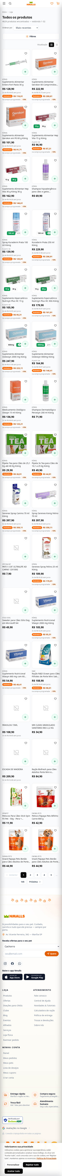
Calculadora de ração (44, 1010)
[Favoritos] (52, 3)
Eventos (7, 1020)
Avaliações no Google (16, 1128)
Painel (6, 1053)
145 (22, 881)
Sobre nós (39, 1025)
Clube (6, 1010)
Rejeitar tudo (32, 1164)
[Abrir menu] (4, 3)
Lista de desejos (11, 1068)
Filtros (33, 36)
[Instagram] (5, 963)
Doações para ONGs (12, 1005)
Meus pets (8, 1063)
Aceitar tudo (13, 1171)
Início (4, 12)
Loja (11, 12)
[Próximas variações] (19, 233)
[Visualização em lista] (56, 44)
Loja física (8, 1035)
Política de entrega (43, 1015)
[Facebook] (12, 963)
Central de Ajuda (42, 1000)
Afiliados (7, 1025)
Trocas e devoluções (43, 1020)
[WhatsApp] (19, 963)
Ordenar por (7, 28)
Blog (5, 1015)
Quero (53, 953)
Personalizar (13, 1164)
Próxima (33, 881)
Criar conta (8, 1077)
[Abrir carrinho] (58, 3)
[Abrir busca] (10, 3)
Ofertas (6, 1000)
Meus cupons (9, 1072)
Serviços (7, 1030)
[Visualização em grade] (51, 44)
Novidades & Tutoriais (44, 1005)
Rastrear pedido (11, 1040)
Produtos (7, 995)
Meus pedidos (10, 1058)
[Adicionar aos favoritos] (25, 53)
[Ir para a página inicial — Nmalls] (31, 3)
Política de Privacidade (46, 1158)
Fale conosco (40, 995)
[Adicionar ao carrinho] (25, 72)
